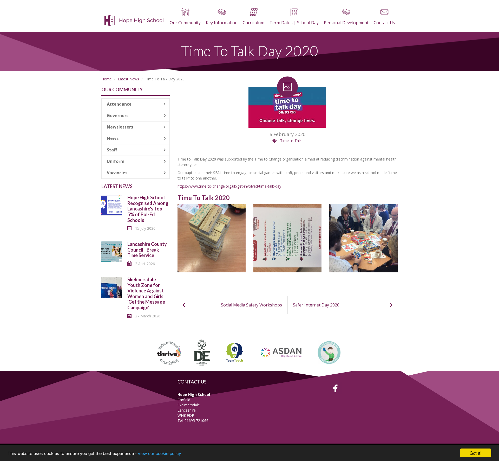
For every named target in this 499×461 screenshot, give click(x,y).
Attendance (119, 104)
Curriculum (253, 22)
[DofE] (202, 351)
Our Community (185, 22)
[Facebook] (336, 388)
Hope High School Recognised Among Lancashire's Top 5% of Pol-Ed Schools (147, 209)
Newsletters (120, 127)
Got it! (476, 453)
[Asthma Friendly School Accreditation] (329, 351)
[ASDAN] (281, 351)
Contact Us (384, 22)
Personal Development (346, 22)
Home (106, 78)
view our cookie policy (159, 453)
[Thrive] (169, 351)
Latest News (128, 78)
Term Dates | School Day (294, 22)
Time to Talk (290, 140)
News (113, 138)
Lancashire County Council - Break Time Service (147, 249)
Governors (117, 115)
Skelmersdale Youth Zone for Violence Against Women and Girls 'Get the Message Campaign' (146, 293)
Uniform (115, 161)
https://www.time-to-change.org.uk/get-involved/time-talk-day (229, 186)
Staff (112, 150)
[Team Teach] (234, 351)
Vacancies (117, 173)
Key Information (222, 22)
